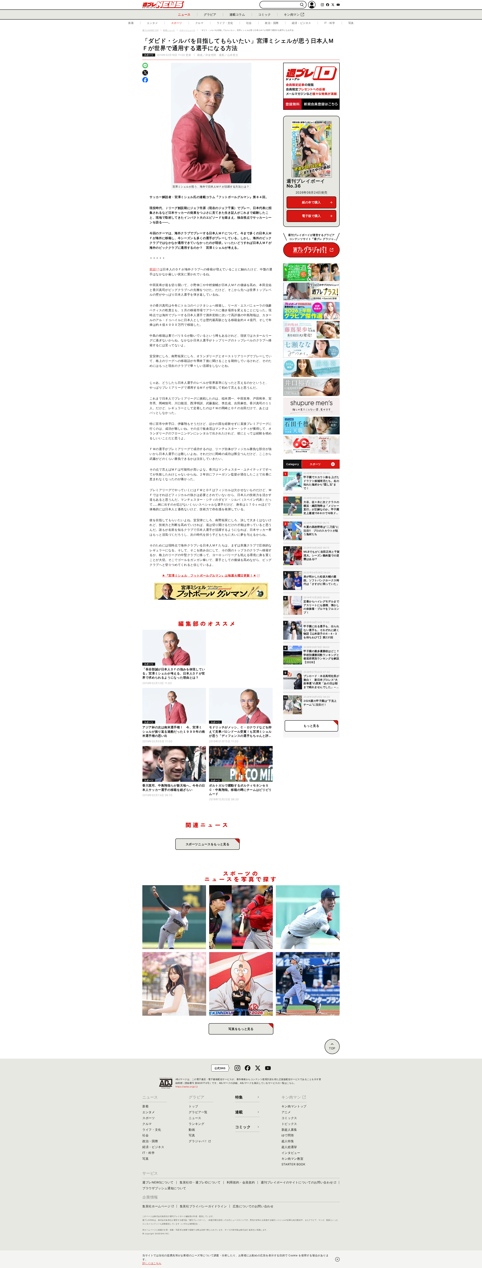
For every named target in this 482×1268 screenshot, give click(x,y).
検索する (302, 5)
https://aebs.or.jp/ (186, 1086)
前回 (152, 269)
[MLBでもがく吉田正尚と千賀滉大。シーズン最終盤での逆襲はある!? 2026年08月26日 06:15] (241, 917)
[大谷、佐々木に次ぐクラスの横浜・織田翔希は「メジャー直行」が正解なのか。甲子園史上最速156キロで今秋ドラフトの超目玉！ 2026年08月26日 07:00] (174, 917)
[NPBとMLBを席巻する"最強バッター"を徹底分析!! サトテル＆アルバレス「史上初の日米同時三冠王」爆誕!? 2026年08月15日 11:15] (308, 984)
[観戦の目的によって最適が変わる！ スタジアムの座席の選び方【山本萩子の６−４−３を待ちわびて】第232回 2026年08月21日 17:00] (174, 984)
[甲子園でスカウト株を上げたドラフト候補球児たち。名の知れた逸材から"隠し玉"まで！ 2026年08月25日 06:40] (308, 917)
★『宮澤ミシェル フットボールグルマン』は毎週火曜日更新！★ (209, 575)
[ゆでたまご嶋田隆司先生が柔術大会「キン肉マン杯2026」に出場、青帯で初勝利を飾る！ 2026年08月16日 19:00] (241, 984)
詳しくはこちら (152, 1263)
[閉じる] (337, 1259)
